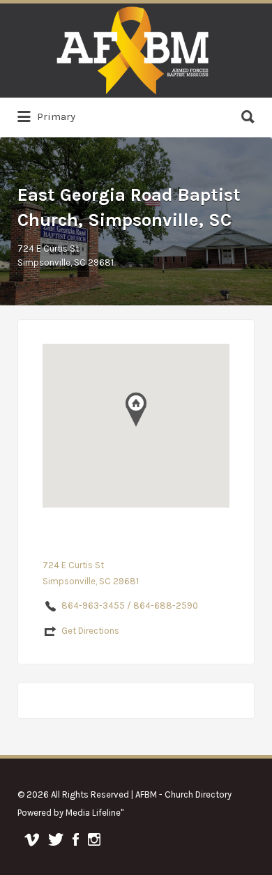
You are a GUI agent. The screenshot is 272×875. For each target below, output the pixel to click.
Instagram (94, 839)
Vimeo (31, 839)
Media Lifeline (93, 812)
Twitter (55, 839)
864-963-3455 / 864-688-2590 (129, 605)
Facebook (76, 839)
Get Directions (90, 630)
